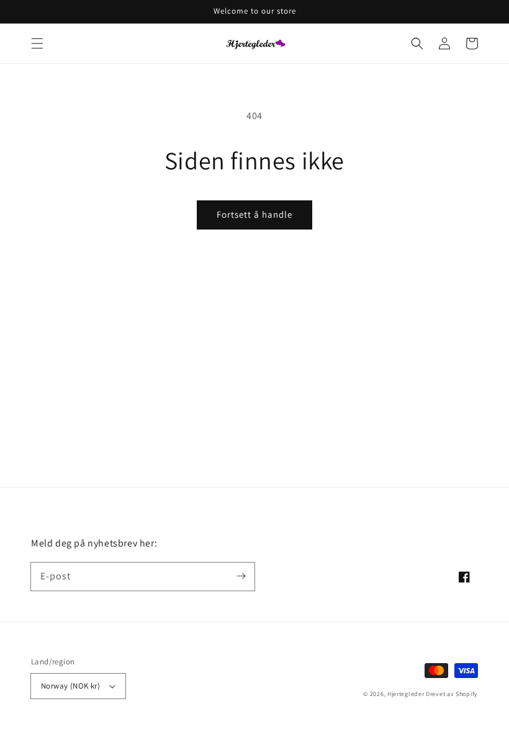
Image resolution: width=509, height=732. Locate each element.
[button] (37, 43)
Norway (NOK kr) (70, 686)
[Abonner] (240, 576)
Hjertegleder (405, 694)
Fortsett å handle (254, 214)
